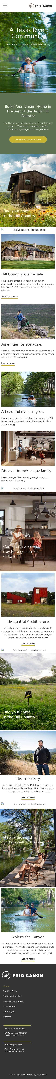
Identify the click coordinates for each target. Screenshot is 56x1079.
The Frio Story (10, 991)
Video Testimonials (12, 996)
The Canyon (9, 1011)
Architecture (9, 1006)
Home (6, 986)
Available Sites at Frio (13, 1001)
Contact (7, 1017)
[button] (28, 139)
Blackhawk (41, 1074)
